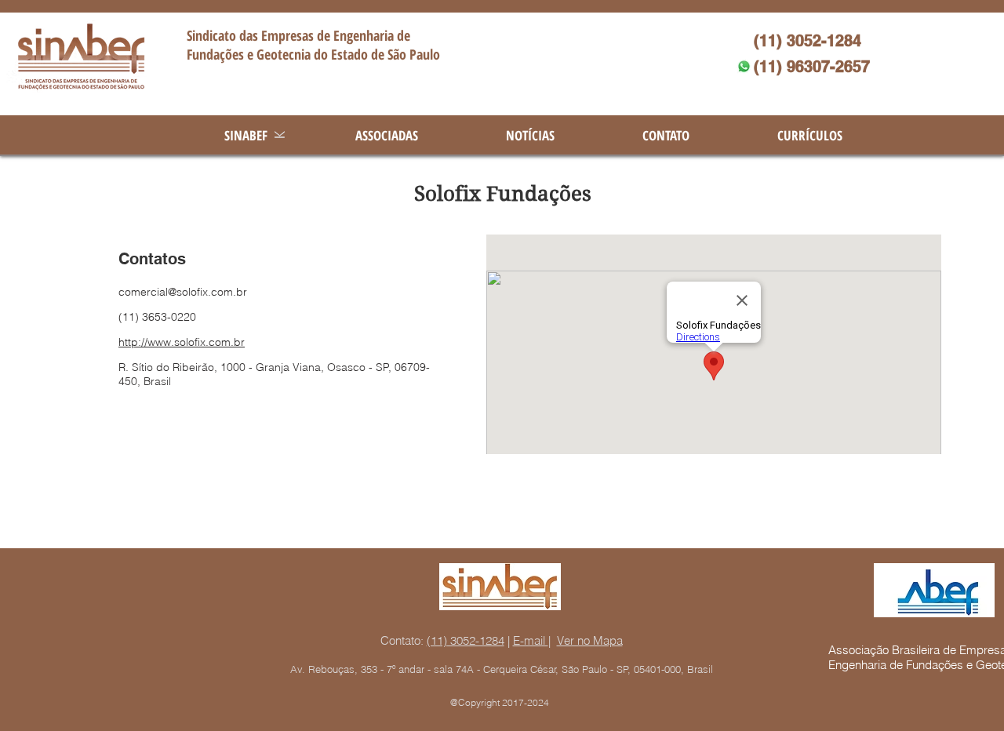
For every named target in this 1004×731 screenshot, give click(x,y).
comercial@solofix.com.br (182, 292)
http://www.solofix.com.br (181, 342)
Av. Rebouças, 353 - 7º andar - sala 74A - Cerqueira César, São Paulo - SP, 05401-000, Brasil (501, 669)
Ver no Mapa (590, 640)
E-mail (530, 640)
